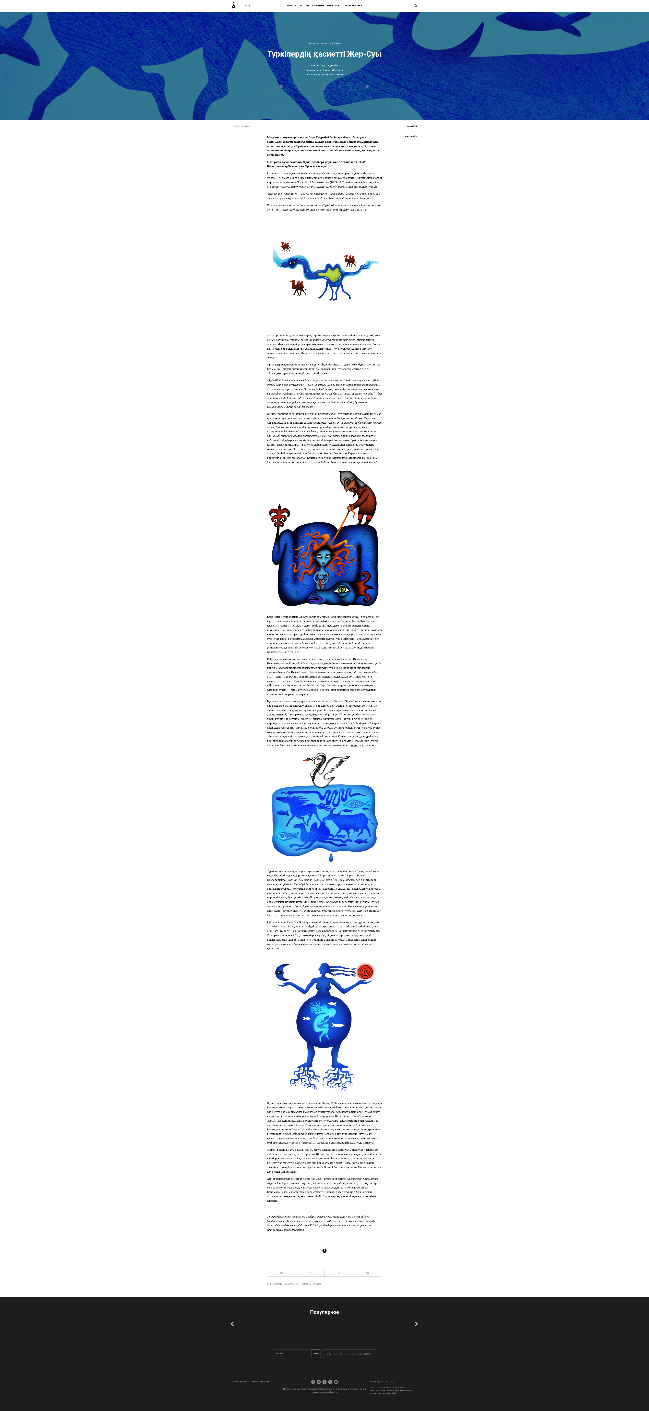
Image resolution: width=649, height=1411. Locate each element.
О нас (290, 5)
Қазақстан (335, 43)
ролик (353, 745)
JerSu (324, 43)
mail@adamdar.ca (260, 1381)
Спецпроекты (351, 5)
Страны (317, 5)
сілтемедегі (274, 1230)
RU (246, 5)
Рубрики (332, 5)
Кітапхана (313, 43)
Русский (410, 136)
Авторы (304, 5)
